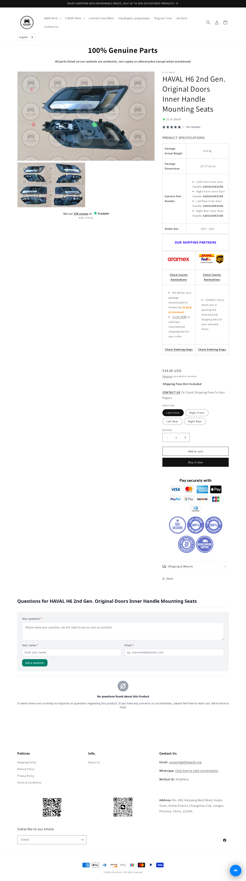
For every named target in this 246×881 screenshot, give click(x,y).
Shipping (167, 376)
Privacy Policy (25, 775)
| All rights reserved (132, 872)
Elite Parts (116, 872)
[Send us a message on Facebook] (235, 870)
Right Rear (195, 421)
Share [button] (169, 578)
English (23, 37)
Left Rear (172, 421)
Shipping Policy (26, 762)
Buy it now (195, 462)
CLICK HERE (179, 317)
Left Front (173, 412)
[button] (52, 18)
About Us (94, 762)
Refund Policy (25, 769)
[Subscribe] (82, 839)
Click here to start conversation (196, 771)
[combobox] (26, 37)
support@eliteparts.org (185, 762)
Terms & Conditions (29, 782)
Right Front (196, 412)
